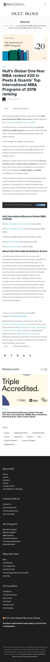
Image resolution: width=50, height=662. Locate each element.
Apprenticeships (9, 544)
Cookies (29, 654)
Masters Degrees (9, 532)
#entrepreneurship (38, 433)
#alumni (6, 433)
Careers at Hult (8, 486)
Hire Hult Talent (9, 514)
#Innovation (18, 436)
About (5, 474)
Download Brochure (10, 511)
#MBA (6, 108)
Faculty (5, 483)
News (12, 25)
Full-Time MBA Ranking (14, 229)
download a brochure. (18, 316)
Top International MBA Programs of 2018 (19, 122)
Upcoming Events (9, 507)
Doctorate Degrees (10, 538)
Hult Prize (6, 576)
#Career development (21, 433)
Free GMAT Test (9, 566)
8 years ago (16, 99)
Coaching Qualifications (12, 541)
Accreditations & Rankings (13, 489)
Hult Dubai (7, 601)
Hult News (10, 99)
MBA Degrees (8, 535)
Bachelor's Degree (10, 529)
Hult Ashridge (8, 608)
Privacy (23, 654)
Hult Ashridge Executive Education (16, 573)
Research (6, 480)
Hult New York (8, 605)
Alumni (5, 477)
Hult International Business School (22, 618)
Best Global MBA (12, 242)
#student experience (10, 440)
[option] (25, 396)
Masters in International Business (14, 324)
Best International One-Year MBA (17, 224)
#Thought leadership (28, 440)
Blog (4, 559)
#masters (30, 436)
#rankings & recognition (21, 108)
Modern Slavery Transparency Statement (25, 656)
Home (5, 25)
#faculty (7, 436)
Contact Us (7, 504)
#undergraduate (9, 444)
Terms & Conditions (39, 654)
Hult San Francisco (10, 595)
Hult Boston (7, 591)
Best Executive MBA (13, 247)
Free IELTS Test (9, 569)
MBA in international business (28, 334)
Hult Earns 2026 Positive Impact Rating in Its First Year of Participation (24, 625)
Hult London (7, 598)
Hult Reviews (8, 563)
